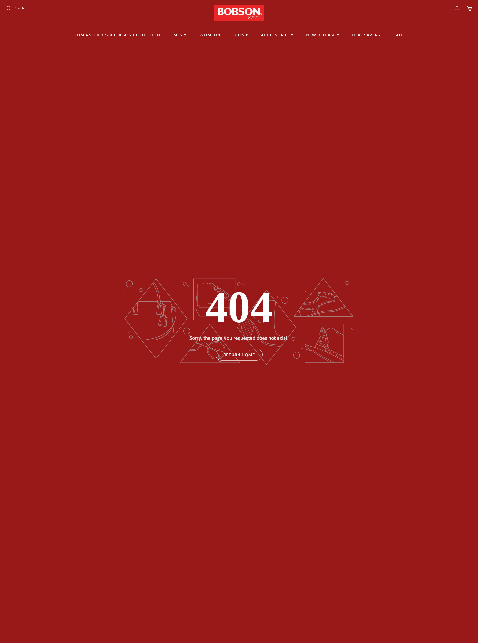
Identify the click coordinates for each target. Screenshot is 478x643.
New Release (321, 34)
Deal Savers (366, 34)
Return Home (239, 354)
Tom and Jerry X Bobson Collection (117, 34)
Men (178, 34)
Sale (398, 34)
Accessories (276, 34)
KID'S (240, 34)
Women (208, 34)
